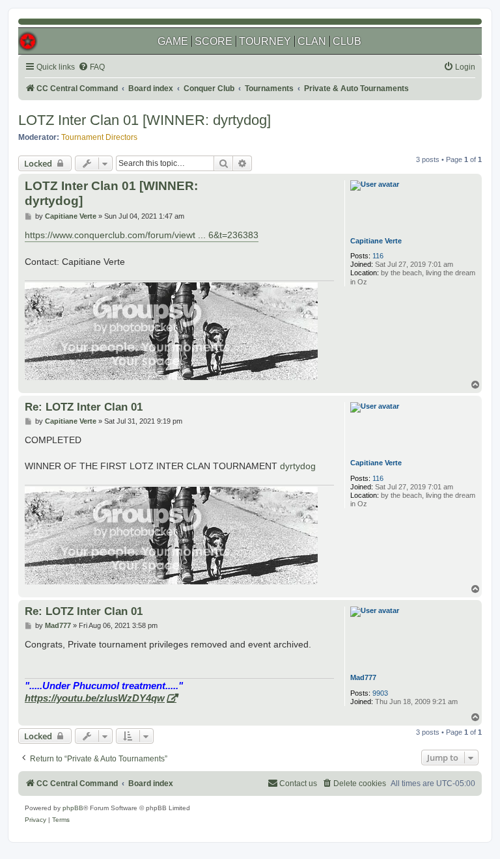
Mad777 (363, 677)
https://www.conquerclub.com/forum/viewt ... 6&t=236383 (141, 235)
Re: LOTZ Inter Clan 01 (84, 407)
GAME (173, 41)
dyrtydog (298, 466)
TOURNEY (265, 41)
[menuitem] (91, 67)
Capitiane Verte (376, 241)
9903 (380, 693)
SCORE (213, 41)
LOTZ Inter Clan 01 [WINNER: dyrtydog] (144, 120)
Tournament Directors (99, 137)
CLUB (347, 41)
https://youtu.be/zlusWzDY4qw (95, 697)
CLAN (312, 41)
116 (377, 256)
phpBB (72, 807)
